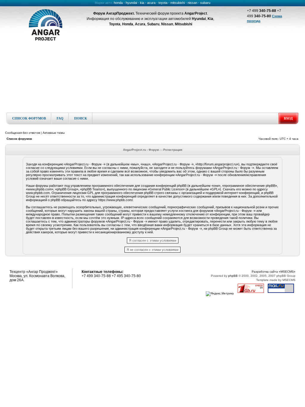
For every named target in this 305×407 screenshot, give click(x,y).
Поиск (80, 118)
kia (142, 2)
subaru (205, 2)
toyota (162, 2)
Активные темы (54, 132)
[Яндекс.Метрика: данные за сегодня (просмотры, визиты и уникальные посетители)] (219, 294)
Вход (288, 118)
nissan (192, 2)
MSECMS (288, 280)
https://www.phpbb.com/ (115, 200)
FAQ (60, 118)
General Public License (166, 189)
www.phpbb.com (38, 193)
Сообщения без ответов (22, 132)
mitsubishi (177, 2)
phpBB (233, 275)
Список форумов (29, 118)
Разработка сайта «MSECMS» (273, 271)
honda (118, 2)
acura (151, 2)
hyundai (131, 2)
